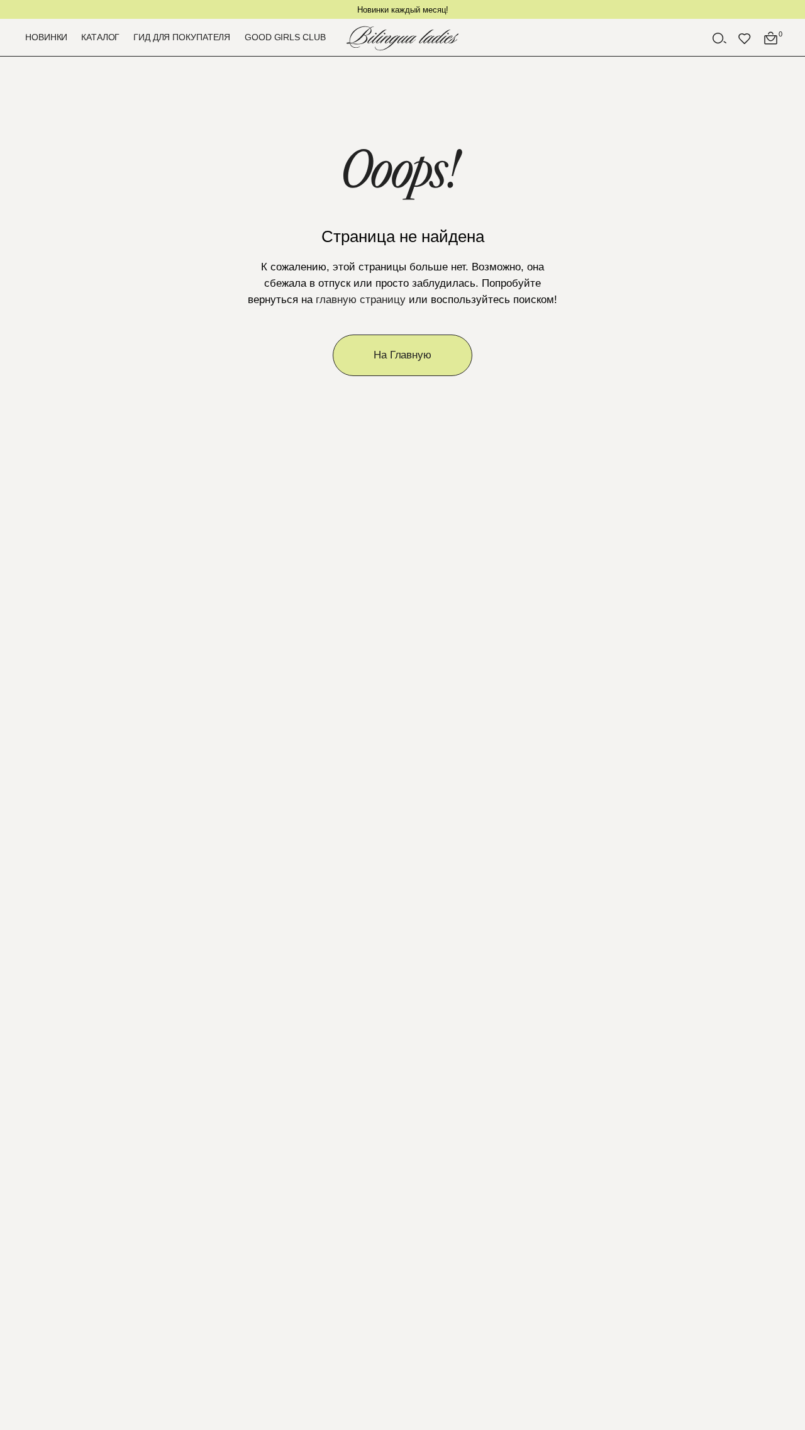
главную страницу (361, 300)
